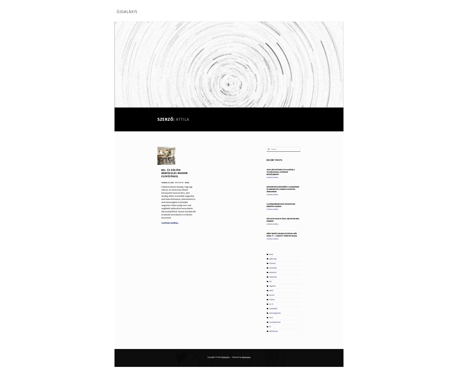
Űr (270, 327)
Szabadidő (273, 308)
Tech (271, 318)
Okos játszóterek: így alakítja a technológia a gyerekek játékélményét (281, 172)
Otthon (272, 299)
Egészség (272, 259)
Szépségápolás (275, 313)
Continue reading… (170, 223)
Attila (187, 183)
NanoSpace (246, 357)
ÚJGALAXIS (225, 357)
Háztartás (273, 277)
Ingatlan (272, 286)
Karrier (272, 295)
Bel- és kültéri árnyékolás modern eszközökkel (174, 173)
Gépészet (273, 272)
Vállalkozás (273, 331)
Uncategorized (275, 322)
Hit (270, 281)
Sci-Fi (271, 304)
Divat (271, 254)
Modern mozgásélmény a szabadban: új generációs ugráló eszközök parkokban (283, 189)
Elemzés (272, 263)
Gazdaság (272, 268)
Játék (271, 290)
